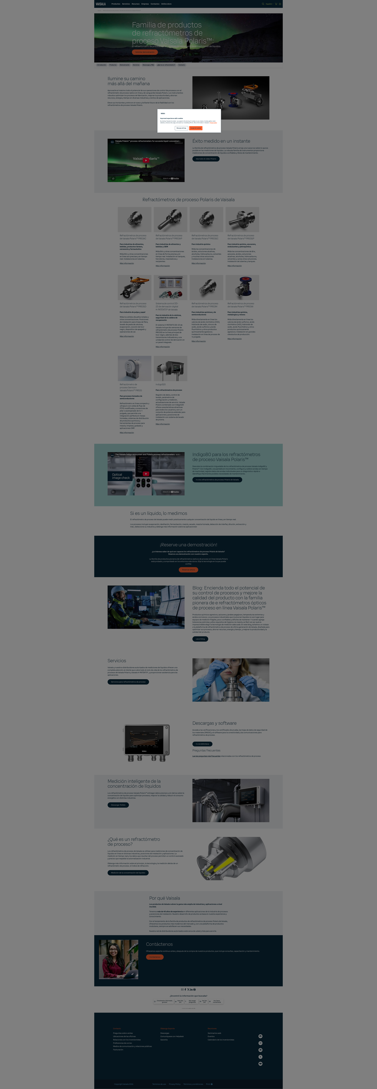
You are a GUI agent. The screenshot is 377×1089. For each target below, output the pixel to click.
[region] (189, 121)
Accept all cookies (196, 128)
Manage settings (181, 128)
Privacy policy (213, 123)
